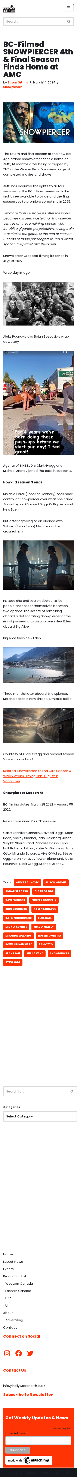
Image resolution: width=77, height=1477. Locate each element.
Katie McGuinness (18, 918)
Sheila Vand (34, 953)
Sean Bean (12, 953)
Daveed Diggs (15, 900)
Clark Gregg (43, 891)
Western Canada (19, 1283)
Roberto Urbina (49, 935)
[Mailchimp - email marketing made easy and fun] (28, 1463)
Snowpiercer (12, 87)
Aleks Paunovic (27, 882)
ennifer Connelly (43, 900)
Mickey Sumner (16, 927)
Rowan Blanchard (18, 944)
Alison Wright (56, 882)
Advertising (14, 1320)
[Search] (69, 21)
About (8, 1312)
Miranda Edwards (18, 935)
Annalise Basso (16, 891)
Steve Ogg (12, 962)
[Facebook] (18, 1353)
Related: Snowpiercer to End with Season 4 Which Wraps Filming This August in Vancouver (37, 776)
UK (7, 1305)
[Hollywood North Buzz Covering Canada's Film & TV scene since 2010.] (9, 7)
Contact (10, 1327)
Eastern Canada (18, 1291)
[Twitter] (30, 1353)
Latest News (13, 1261)
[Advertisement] (38, 1039)
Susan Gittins (17, 82)
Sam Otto (46, 944)
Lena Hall (45, 918)
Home (8, 1254)
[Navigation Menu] (69, 7)
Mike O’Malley (44, 927)
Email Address (16, 1433)
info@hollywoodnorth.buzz (24, 1385)
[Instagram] (7, 1353)
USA (8, 1298)
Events (8, 1269)
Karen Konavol (45, 909)
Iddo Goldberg (16, 909)
